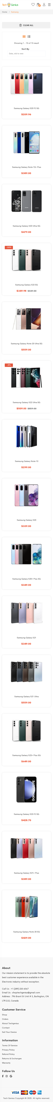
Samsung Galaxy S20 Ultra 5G (26, 226)
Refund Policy (8, 1054)
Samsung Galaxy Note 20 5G (26, 931)
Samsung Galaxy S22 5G (26, 284)
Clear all (28, 25)
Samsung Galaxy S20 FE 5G (26, 108)
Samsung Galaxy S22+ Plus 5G (26, 755)
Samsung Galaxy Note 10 (26, 461)
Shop (4, 1014)
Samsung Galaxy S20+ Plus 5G (26, 578)
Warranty (6, 1062)
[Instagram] (7, 1076)
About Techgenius (10, 1023)
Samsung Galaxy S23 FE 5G (26, 814)
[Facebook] (3, 1076)
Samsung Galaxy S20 (26, 520)
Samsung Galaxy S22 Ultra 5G (26, 402)
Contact (6, 1027)
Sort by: (25, 49)
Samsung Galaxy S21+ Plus (26, 873)
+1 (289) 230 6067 (20, 988)
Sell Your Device (9, 1032)
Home (5, 12)
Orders (5, 1019)
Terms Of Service (9, 1045)
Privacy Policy (8, 1049)
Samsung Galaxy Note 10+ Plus (26, 167)
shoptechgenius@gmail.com (26, 992)
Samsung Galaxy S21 (26, 637)
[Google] (11, 1076)
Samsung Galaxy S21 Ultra (26, 696)
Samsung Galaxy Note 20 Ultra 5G (26, 343)
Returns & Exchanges (12, 1058)
